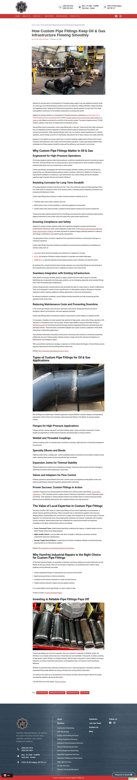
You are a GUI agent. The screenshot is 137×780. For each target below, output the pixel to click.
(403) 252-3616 (68, 6)
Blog (38, 25)
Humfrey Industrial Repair (41, 39)
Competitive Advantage (57, 692)
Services (36, 16)
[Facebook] (116, 16)
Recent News (61, 16)
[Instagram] (120, 16)
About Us (26, 16)
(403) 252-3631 (68, 8)
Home (17, 16)
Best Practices (42, 692)
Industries (49, 16)
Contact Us (74, 16)
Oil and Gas (84, 692)
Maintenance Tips (72, 692)
